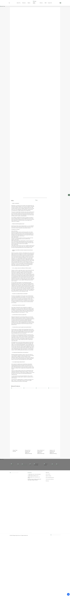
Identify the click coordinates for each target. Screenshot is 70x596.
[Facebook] (29, 472)
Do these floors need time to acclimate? (18, 305)
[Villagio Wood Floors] (35, 3)
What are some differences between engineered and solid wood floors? (22, 250)
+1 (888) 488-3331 (31, 474)
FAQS (45, 2)
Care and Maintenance (50, 477)
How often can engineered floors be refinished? (20, 293)
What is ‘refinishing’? (15, 203)
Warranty (47, 472)
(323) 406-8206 (38, 474)
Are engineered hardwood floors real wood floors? (20, 352)
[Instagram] (31, 472)
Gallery (29, 2)
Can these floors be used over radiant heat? (19, 314)
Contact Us (50, 2)
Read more (13, 454)
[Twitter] (28, 472)
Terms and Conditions (50, 479)
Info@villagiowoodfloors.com (33, 475)
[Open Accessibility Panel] (68, 594)
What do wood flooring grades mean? (18, 223)
